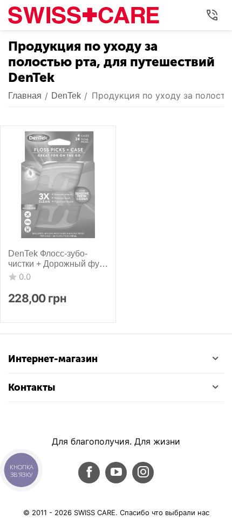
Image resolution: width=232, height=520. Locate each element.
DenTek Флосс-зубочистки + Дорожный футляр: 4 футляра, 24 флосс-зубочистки (55, 259)
